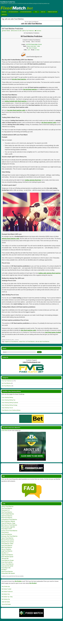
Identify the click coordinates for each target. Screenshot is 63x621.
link (50, 479)
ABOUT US (43, 11)
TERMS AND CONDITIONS (52, 11)
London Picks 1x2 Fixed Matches (27, 341)
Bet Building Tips (6, 599)
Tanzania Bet (4, 558)
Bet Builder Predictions (7, 591)
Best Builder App (6, 586)
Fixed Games (5, 532)
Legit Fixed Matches (6, 551)
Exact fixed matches (6, 562)
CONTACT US (4, 14)
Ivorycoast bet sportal (7, 566)
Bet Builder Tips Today (7, 596)
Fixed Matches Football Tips (7, 2)
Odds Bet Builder (6, 601)
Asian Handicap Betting (7, 397)
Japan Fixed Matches (7, 554)
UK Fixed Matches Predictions (12, 29)
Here (2, 479)
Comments (38, 30)
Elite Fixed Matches (6, 547)
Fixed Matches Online (7, 543)
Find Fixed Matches (6, 534)
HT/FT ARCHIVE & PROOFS (13, 11)
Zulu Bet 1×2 (4, 553)
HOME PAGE (4, 11)
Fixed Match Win (5, 567)
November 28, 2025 (17, 30)
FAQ (36, 11)
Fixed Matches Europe (7, 560)
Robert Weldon (6, 30)
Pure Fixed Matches (6, 545)
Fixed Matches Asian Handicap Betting (11, 410)
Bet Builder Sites (6, 594)
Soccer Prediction (6, 549)
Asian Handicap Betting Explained (10, 402)
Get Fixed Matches (6, 383)
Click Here (4, 430)
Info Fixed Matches (6, 385)
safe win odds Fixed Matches (42, 341)
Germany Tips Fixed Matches (9, 536)
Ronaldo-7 (4, 569)
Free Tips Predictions (29, 30)
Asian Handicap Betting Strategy (9, 405)
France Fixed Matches (7, 564)
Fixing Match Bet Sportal (8, 573)
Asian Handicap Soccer (7, 407)
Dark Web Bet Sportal (7, 556)
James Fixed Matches (7, 506)
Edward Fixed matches (7, 541)
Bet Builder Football (6, 589)
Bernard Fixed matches (7, 540)
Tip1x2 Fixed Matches (7, 538)
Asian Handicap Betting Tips (8, 400)
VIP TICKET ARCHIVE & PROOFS (25, 11)
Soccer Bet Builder (6, 604)
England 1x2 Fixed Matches (11, 341)
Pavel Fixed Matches (7, 571)
